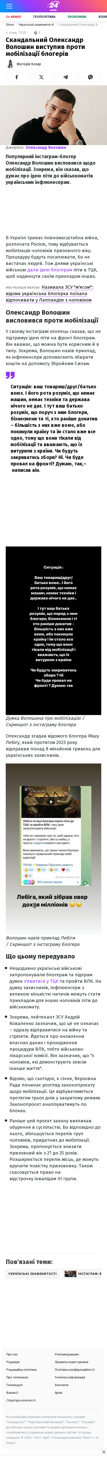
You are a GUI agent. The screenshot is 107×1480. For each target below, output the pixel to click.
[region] (53, 1468)
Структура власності (21, 1400)
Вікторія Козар (29, 64)
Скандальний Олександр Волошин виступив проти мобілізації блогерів (80, 24)
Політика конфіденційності (75, 1369)
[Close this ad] (103, 1451)
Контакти (61, 1385)
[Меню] (9, 6)
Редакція (13, 1362)
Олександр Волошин (46, 147)
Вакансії (12, 1392)
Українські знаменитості (36, 24)
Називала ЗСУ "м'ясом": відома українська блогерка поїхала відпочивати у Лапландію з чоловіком (49, 293)
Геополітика (44, 17)
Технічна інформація (70, 1377)
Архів (58, 1392)
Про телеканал (17, 1377)
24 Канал (13, 17)
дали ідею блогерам (49, 270)
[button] (17, 77)
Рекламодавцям (67, 1354)
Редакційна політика (21, 1369)
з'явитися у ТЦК (41, 981)
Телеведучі (14, 1385)
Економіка (77, 17)
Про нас (12, 1354)
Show (10, 24)
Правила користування (71, 1362)
